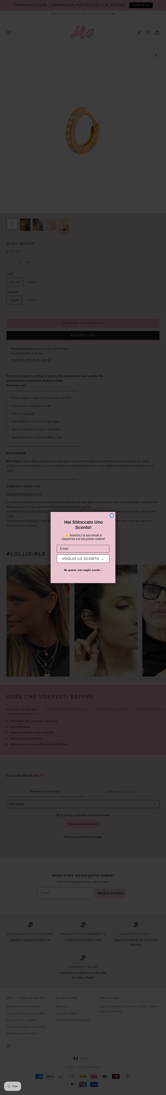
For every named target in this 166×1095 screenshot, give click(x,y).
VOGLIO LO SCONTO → (83, 559)
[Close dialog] (112, 516)
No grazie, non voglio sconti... (83, 570)
